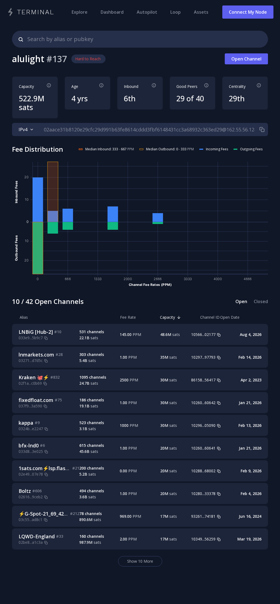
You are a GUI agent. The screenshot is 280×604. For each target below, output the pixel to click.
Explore (80, 12)
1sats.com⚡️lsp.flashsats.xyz (53, 468)
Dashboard (112, 12)
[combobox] (140, 39)
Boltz (25, 491)
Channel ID (210, 317)
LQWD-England (37, 536)
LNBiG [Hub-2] (36, 332)
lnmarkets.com (36, 354)
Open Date (230, 317)
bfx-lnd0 (29, 445)
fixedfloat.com (36, 400)
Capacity (167, 317)
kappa (26, 422)
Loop (175, 12)
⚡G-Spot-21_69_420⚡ (45, 513)
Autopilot (147, 12)
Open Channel (246, 59)
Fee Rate (128, 317)
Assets (201, 12)
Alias (24, 317)
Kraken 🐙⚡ (34, 377)
